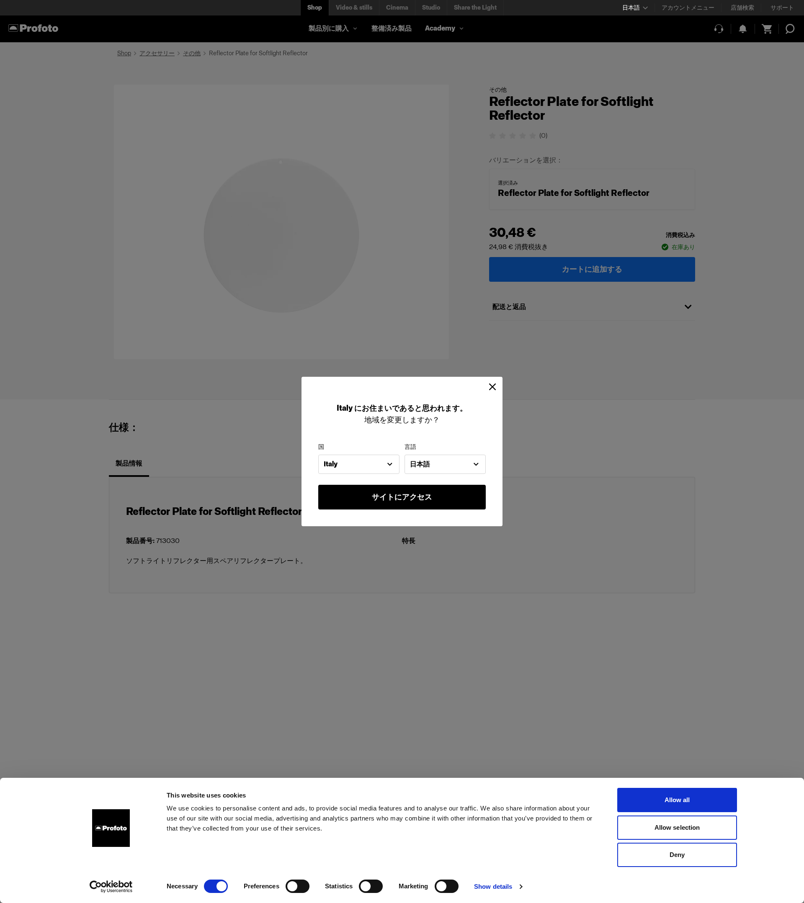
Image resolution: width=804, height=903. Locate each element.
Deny (677, 854)
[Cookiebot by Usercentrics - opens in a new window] (111, 886)
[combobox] (358, 464)
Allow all (677, 799)
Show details (493, 886)
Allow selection (677, 827)
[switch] (297, 886)
